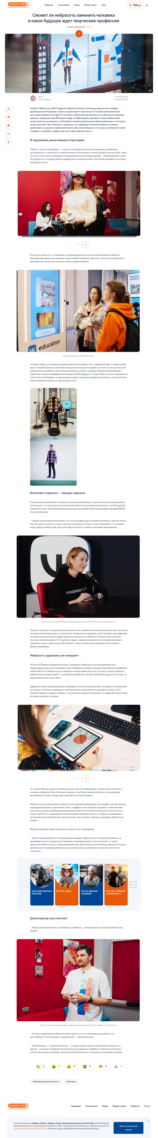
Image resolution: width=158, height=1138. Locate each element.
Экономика (71, 1082)
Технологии (63, 5)
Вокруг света (90, 5)
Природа (49, 5)
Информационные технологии (46, 1082)
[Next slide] (133, 885)
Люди (76, 5)
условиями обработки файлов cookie (31, 1129)
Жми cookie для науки (128, 1128)
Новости (135, 1106)
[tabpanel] (79, 203)
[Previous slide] (25, 885)
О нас (147, 1106)
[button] (72, 245)
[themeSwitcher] (147, 5)
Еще (104, 5)
